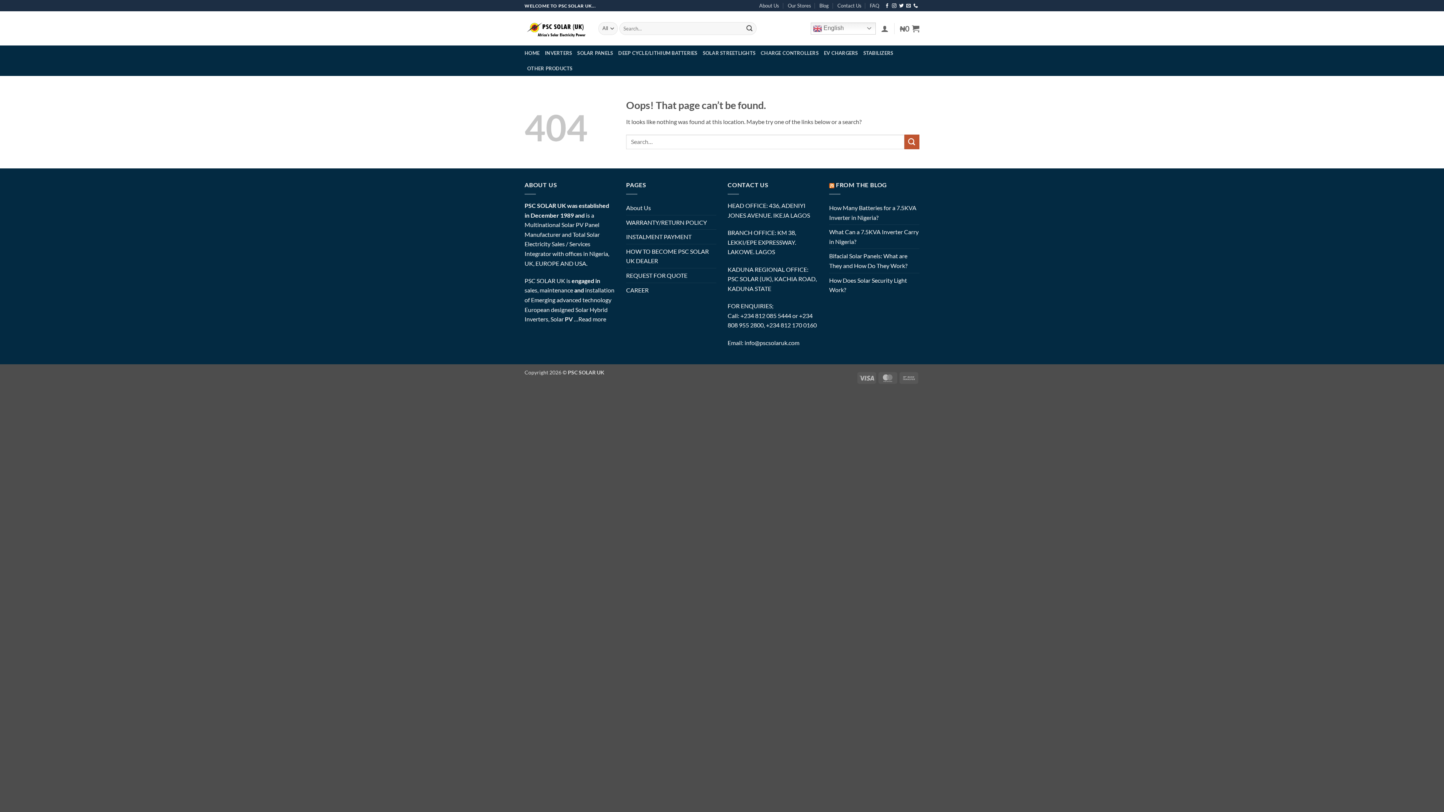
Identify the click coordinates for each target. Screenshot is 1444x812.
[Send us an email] (908, 6)
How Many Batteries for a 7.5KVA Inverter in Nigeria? (872, 212)
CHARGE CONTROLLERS (790, 53)
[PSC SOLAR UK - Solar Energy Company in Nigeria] (556, 28)
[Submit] (749, 28)
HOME (532, 53)
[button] (885, 28)
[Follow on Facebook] (887, 6)
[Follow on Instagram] (894, 6)
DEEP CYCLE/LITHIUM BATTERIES (657, 53)
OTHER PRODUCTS (550, 68)
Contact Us (849, 6)
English (833, 28)
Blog (824, 6)
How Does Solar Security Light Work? (868, 285)
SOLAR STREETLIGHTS (729, 53)
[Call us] (915, 6)
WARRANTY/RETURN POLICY (666, 222)
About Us (769, 6)
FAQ (874, 6)
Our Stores (799, 6)
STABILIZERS (878, 53)
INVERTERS (558, 53)
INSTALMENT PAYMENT (659, 236)
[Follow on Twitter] (901, 6)
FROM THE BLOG (861, 184)
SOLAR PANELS (595, 53)
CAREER (637, 290)
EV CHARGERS (841, 53)
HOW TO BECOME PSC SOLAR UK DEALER (667, 256)
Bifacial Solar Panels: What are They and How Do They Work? (868, 260)
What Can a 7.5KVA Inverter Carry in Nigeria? (874, 236)
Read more (592, 319)
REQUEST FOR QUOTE (656, 275)
